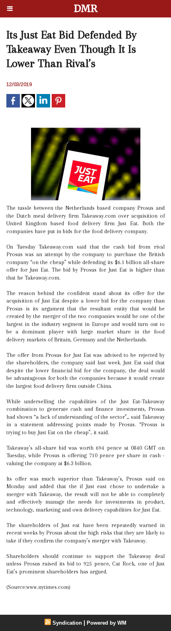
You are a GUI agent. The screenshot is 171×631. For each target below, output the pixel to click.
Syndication (67, 623)
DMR (85, 8)
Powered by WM (106, 623)
